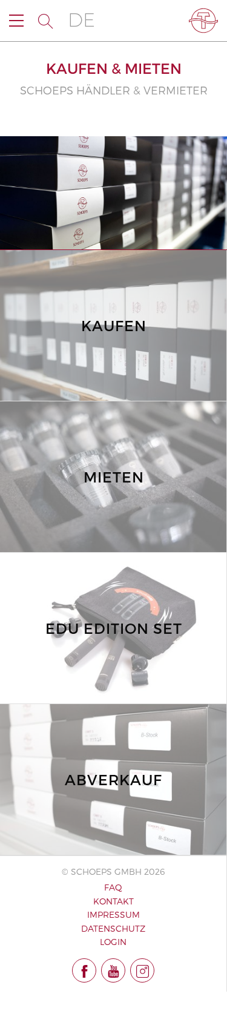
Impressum (113, 914)
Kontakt (113, 901)
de (81, 20)
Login (113, 942)
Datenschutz (113, 928)
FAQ (113, 887)
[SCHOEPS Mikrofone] (203, 20)
